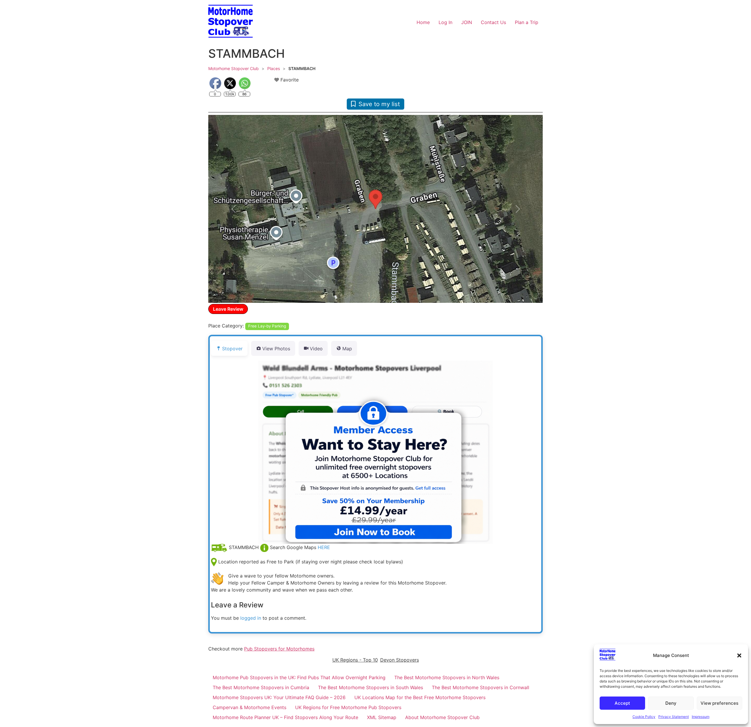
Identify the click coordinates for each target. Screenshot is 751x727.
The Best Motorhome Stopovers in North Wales (446, 677)
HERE (324, 547)
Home (423, 22)
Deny (670, 703)
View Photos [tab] (276, 348)
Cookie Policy (643, 716)
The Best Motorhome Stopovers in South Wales (370, 687)
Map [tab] (347, 348)
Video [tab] (316, 348)
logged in (250, 618)
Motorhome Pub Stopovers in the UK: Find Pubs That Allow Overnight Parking (299, 677)
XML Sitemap (381, 717)
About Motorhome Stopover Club (442, 717)
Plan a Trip (526, 22)
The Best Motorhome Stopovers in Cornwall (480, 687)
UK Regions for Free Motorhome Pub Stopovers (348, 707)
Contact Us (493, 22)
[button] (739, 655)
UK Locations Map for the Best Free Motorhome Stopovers (420, 697)
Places (273, 68)
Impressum (700, 716)
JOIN (466, 22)
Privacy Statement (673, 716)
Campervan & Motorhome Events (249, 707)
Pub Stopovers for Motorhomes (279, 649)
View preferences (719, 703)
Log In (445, 22)
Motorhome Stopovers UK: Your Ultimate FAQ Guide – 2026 (279, 697)
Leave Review (228, 309)
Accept (622, 703)
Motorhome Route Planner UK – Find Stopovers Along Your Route (285, 717)
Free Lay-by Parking (267, 326)
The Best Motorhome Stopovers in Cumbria (261, 687)
